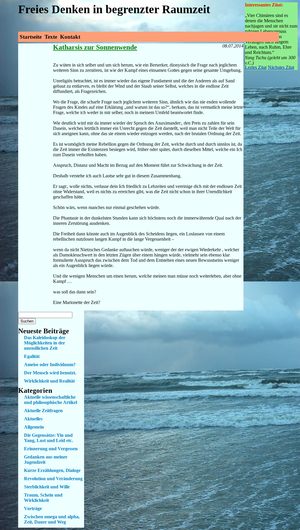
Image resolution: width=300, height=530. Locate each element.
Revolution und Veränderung (53, 478)
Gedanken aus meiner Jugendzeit (45, 459)
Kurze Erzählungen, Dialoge (52, 470)
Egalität (32, 356)
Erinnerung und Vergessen (51, 448)
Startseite (31, 37)
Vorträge (33, 508)
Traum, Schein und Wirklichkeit (43, 497)
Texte (51, 37)
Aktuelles (33, 418)
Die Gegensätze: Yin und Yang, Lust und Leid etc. (48, 438)
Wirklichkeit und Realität (49, 380)
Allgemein (34, 426)
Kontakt (70, 37)
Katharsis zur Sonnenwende (95, 47)
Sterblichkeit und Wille (47, 486)
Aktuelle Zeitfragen (43, 410)
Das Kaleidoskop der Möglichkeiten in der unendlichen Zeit (44, 343)
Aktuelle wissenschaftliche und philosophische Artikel (50, 400)
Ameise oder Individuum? (50, 364)
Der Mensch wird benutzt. (50, 372)
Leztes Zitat (256, 67)
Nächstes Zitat (281, 67)
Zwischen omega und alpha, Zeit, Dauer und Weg (52, 519)
